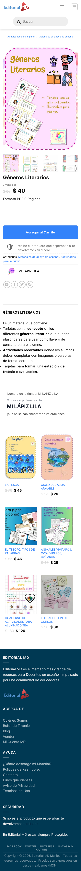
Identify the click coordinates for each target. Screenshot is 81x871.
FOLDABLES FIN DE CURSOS (54, 620)
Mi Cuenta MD (14, 742)
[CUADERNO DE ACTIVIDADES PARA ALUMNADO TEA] (21, 594)
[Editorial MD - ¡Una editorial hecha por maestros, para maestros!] (16, 6)
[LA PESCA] (21, 457)
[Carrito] (74, 7)
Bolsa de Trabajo (16, 726)
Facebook (14, 846)
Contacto (10, 775)
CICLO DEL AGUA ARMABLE (53, 486)
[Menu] (62, 7)
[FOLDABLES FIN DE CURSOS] (57, 594)
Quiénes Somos (15, 720)
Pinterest (47, 846)
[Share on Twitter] (22, 284)
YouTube (41, 849)
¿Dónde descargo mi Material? (27, 764)
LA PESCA (12, 485)
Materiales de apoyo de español (56, 36)
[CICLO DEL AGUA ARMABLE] (57, 457)
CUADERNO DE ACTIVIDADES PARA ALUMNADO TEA (18, 621)
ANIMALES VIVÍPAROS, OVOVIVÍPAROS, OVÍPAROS (56, 553)
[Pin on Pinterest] (29, 284)
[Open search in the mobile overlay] (40, 21)
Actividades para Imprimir (21, 36)
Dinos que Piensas (17, 780)
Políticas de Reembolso (21, 769)
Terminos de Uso (16, 791)
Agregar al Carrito (40, 232)
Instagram (65, 846)
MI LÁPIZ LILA (24, 406)
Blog (6, 731)
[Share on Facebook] (14, 284)
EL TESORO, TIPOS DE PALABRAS (20, 551)
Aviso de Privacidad (19, 785)
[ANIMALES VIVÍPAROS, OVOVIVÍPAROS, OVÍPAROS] (57, 526)
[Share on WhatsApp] (6, 284)
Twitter (31, 846)
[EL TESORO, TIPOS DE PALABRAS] (21, 526)
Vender (8, 736)
